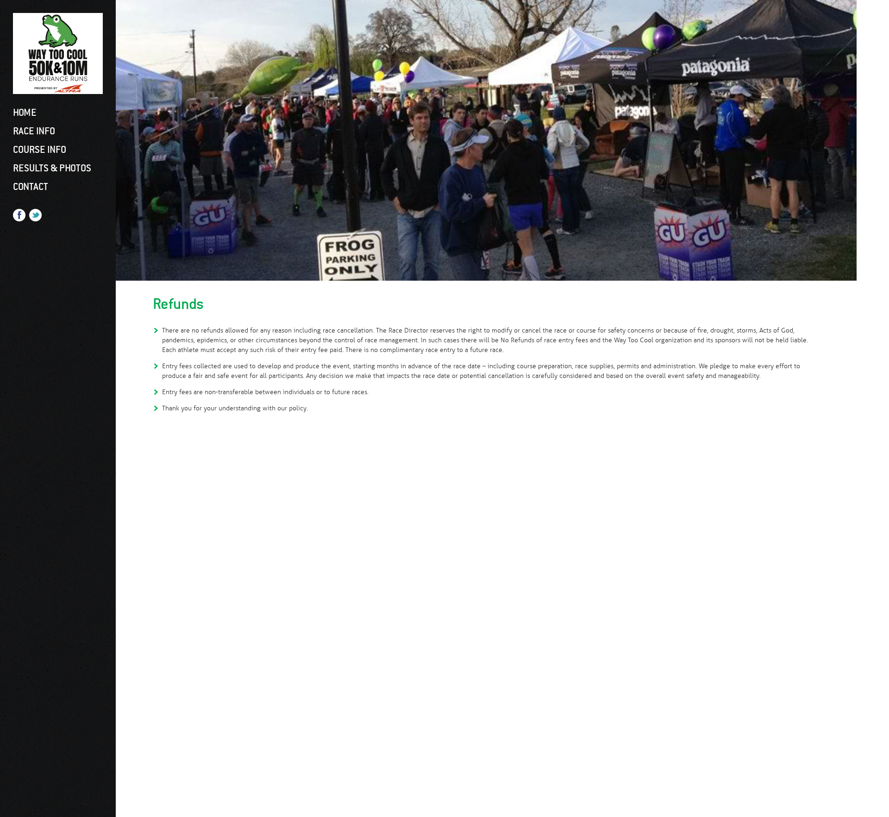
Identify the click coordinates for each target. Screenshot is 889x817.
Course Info (39, 149)
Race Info (34, 131)
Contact (30, 186)
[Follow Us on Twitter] (35, 217)
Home (25, 112)
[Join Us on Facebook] (19, 217)
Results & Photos (52, 168)
